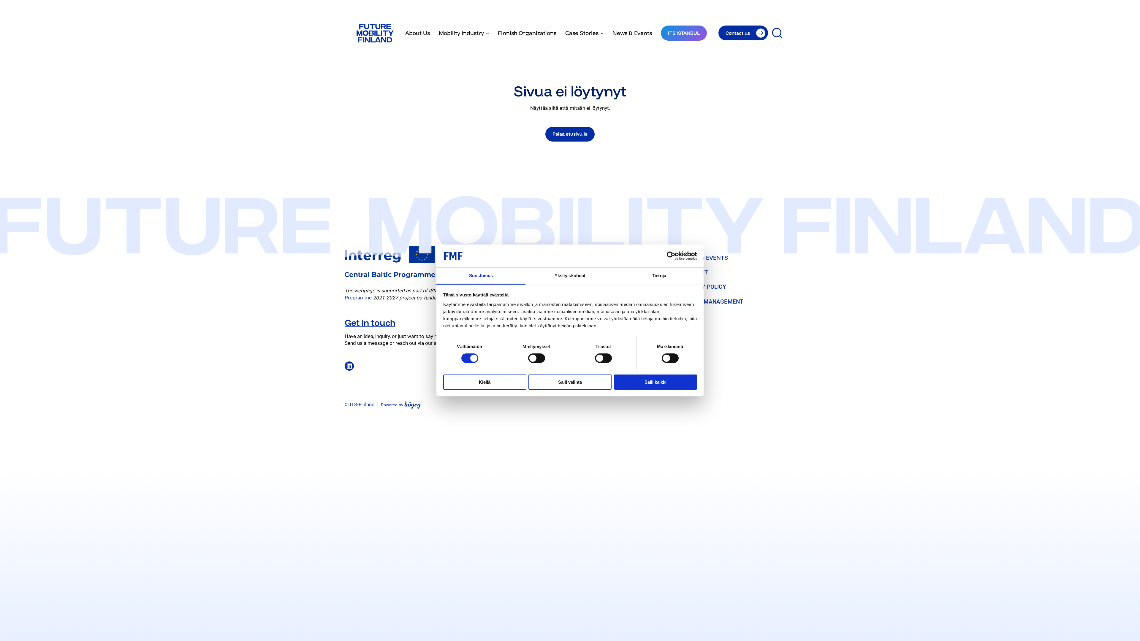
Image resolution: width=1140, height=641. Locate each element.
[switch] (536, 358)
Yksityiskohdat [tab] (570, 275)
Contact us (738, 33)
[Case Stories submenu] (602, 32)
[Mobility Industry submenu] (487, 32)
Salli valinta (570, 382)
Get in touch (370, 322)
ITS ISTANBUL (684, 33)
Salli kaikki (655, 382)
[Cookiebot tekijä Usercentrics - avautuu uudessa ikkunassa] (671, 255)
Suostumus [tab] (481, 275)
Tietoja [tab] (659, 275)
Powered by (401, 404)
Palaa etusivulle (570, 134)
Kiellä (484, 382)
